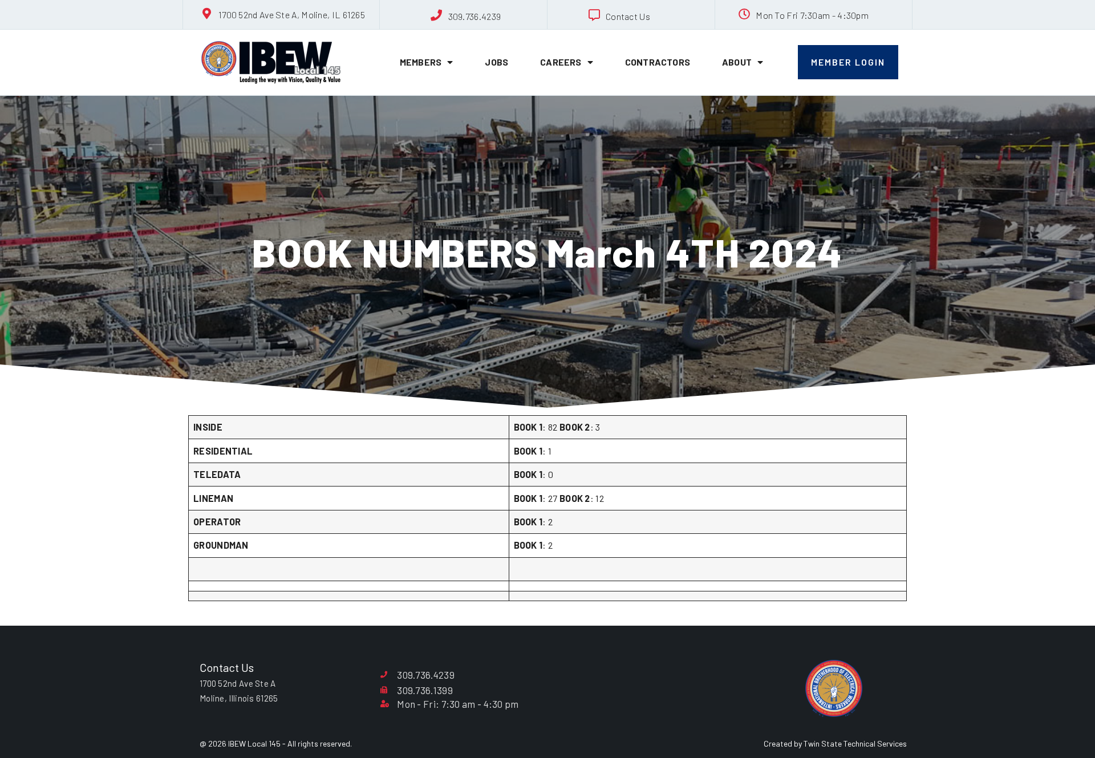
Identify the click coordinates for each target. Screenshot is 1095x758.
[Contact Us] (594, 15)
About (737, 61)
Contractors (657, 61)
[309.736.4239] (437, 15)
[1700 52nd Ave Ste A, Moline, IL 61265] (207, 13)
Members (420, 61)
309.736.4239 (474, 16)
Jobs (496, 61)
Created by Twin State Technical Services (835, 743)
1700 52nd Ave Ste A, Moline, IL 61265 (291, 14)
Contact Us (628, 16)
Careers (560, 61)
